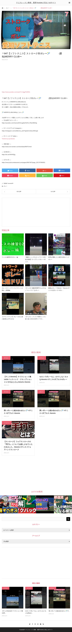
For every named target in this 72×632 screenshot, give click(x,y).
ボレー (7, 8)
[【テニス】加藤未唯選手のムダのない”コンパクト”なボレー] (36, 275)
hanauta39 (10, 183)
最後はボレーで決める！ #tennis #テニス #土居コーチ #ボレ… (59, 289)
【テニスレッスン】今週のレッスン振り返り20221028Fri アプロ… (35, 318)
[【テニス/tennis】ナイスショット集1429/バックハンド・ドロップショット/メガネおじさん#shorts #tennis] (12, 597)
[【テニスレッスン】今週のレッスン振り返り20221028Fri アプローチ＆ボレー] (36, 304)
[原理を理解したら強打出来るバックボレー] (59, 244)
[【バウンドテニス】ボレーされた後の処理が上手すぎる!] (13, 304)
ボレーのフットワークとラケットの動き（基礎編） (12, 289)
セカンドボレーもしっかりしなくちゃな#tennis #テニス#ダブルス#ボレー (53, 378)
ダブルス (6, 358)
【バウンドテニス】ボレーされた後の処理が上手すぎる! (12, 318)
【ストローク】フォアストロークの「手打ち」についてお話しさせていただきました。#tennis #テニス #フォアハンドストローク (18, 446)
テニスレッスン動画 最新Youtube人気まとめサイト (36, 3)
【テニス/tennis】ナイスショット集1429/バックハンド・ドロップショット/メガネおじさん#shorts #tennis (18, 379)
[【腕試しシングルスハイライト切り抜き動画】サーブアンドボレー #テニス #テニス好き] (36, 244)
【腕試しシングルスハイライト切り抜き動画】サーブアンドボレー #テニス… (35, 259)
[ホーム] (2, 8)
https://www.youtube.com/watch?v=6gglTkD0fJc (16, 92)
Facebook (32, 623)
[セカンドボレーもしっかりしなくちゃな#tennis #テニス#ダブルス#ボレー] (36, 597)
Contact (40, 623)
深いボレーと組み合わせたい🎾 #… (59, 611)
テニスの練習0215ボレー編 (10, 257)
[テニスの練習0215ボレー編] (13, 244)
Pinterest (37, 623)
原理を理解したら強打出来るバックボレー (58, 258)
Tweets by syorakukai (8, 138)
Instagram (34, 623)
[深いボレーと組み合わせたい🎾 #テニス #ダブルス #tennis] (59, 597)
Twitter (29, 623)
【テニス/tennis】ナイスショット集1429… (12, 612)
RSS (43, 623)
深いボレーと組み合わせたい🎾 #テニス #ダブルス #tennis (18, 412)
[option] (9, 504)
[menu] (69, 2)
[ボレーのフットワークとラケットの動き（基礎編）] (13, 275)
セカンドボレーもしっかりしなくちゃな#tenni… (35, 612)
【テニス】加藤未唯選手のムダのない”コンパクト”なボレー (35, 289)
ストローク (7, 423)
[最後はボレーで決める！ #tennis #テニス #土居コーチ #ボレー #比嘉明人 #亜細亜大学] (59, 275)
